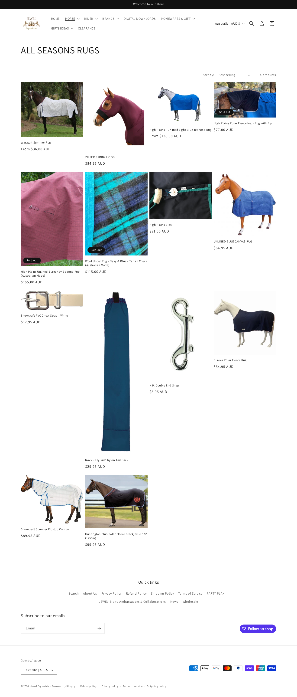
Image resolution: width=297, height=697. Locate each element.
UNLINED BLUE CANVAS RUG (233, 241)
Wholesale (190, 602)
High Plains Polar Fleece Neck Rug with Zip (243, 123)
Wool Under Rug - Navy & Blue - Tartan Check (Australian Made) (116, 263)
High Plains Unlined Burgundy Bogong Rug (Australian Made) (50, 274)
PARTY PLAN (216, 593)
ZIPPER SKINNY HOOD (100, 157)
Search (74, 593)
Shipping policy (156, 686)
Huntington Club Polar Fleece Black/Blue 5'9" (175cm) (116, 536)
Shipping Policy (162, 593)
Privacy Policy (111, 593)
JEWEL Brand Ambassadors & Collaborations (132, 602)
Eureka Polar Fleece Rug (230, 360)
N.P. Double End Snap (164, 385)
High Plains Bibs (160, 225)
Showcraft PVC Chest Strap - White (44, 315)
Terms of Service (190, 593)
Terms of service (132, 686)
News (174, 602)
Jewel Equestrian (41, 686)
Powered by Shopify (64, 686)
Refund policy (88, 686)
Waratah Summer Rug (36, 142)
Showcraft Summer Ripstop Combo (45, 529)
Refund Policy (136, 593)
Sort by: (208, 75)
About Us (90, 593)
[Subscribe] (99, 628)
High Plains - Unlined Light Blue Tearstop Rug (180, 130)
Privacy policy (110, 686)
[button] (71, 18)
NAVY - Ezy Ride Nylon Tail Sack (106, 460)
